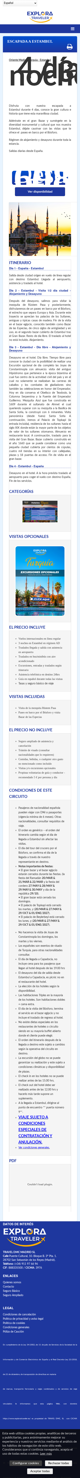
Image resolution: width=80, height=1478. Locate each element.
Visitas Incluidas (27, 697)
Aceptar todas (40, 1471)
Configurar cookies (26, 1463)
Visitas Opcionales (29, 537)
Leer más (46, 1453)
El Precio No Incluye (30, 730)
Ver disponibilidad (40, 191)
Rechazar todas (58, 1463)
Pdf (13, 1161)
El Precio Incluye (27, 627)
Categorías (21, 492)
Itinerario (20, 263)
